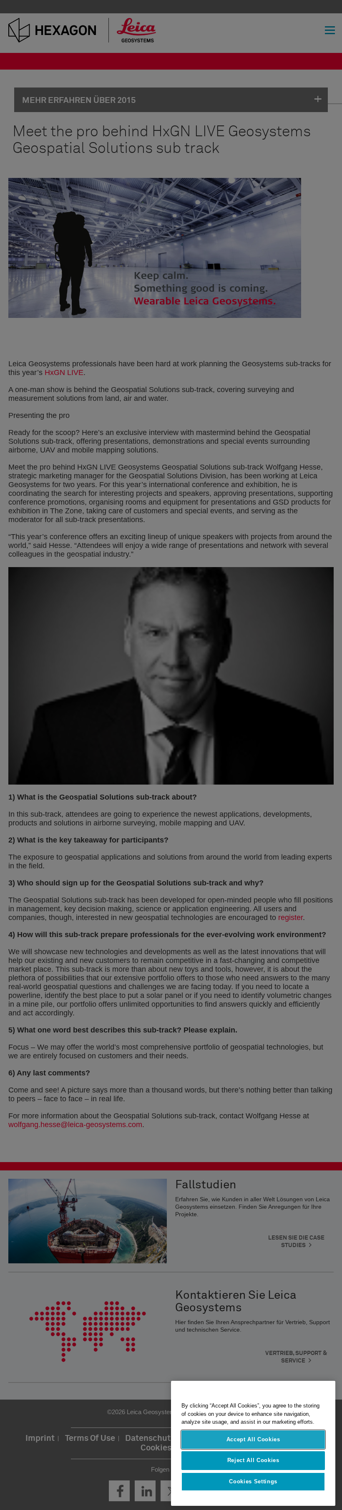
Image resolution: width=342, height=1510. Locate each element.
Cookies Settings (253, 1481)
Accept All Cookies (253, 1439)
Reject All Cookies (253, 1460)
